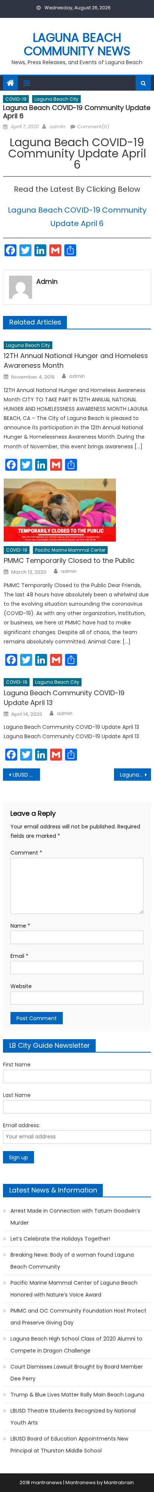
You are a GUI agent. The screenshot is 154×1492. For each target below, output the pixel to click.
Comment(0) (93, 126)
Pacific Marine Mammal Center (70, 550)
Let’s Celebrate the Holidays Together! (60, 1238)
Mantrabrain (119, 1482)
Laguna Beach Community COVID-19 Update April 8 (135, 774)
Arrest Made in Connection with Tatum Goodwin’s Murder (75, 1216)
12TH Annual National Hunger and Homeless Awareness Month (76, 360)
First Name (17, 1064)
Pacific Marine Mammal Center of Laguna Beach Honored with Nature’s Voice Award (74, 1288)
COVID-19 (16, 99)
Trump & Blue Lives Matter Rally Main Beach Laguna (77, 1394)
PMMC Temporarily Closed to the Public (69, 560)
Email (19, 956)
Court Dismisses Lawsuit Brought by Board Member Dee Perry (76, 1372)
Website (21, 986)
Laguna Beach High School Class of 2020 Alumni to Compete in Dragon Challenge (76, 1344)
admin (57, 126)
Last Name (17, 1095)
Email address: (21, 1125)
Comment (26, 852)
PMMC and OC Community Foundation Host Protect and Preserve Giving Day (78, 1316)
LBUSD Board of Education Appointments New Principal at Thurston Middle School (69, 1444)
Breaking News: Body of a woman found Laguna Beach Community (72, 1260)
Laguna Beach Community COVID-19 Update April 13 (64, 697)
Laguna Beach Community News (77, 44)
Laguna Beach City (56, 99)
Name (20, 926)
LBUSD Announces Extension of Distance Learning (26, 774)
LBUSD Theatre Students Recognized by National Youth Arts (73, 1416)
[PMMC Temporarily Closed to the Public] (77, 510)
